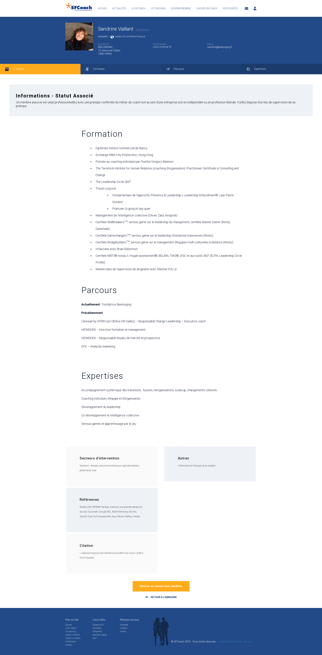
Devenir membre (181, 8)
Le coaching (158, 8)
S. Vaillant (18, 68)
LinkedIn (123, 628)
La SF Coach (70, 628)
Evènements (70, 641)
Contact (68, 645)
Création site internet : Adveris (235, 641)
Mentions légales (100, 635)
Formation (99, 68)
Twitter (123, 631)
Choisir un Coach (72, 638)
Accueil (102, 8)
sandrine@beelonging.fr (219, 47)
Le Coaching (70, 631)
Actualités (119, 8)
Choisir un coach (206, 8)
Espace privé (98, 625)
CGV (95, 638)
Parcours (178, 68)
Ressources (230, 8)
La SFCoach (138, 8)
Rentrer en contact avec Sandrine (161, 586)
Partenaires (97, 631)
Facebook (124, 625)
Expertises (260, 68)
